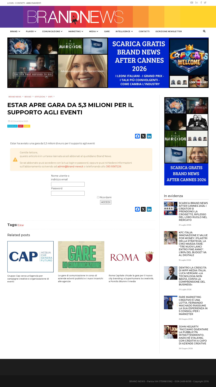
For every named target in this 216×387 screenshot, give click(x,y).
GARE (107, 31)
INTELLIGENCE (123, 31)
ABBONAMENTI (33, 3)
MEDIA (92, 31)
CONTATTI (20, 3)
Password (56, 188)
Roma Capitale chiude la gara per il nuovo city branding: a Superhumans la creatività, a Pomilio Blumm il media (131, 278)
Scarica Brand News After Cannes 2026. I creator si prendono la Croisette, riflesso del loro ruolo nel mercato (193, 211)
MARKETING (74, 31)
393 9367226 (113, 166)
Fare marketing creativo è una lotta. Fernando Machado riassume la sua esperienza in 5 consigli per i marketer (193, 305)
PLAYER (30, 31)
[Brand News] (93, 17)
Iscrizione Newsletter (168, 31)
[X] (143, 136)
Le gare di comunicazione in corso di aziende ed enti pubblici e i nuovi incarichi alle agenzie (80, 278)
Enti (21, 126)
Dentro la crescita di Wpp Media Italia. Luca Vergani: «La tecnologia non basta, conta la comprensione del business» (192, 276)
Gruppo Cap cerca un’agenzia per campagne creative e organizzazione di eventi (28, 279)
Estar (21, 225)
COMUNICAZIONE (51, 31)
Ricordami (105, 197)
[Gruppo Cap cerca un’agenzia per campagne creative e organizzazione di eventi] (30, 256)
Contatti (144, 31)
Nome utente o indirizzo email (60, 177)
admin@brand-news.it (70, 166)
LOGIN (10, 3)
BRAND (14, 31)
